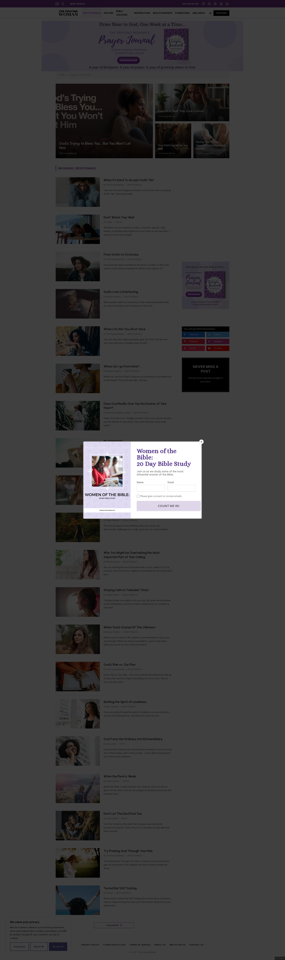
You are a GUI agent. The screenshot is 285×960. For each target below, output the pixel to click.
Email (171, 482)
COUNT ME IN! (168, 506)
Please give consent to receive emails (161, 496)
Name (140, 482)
